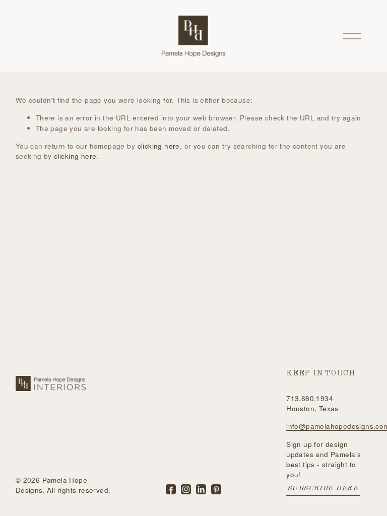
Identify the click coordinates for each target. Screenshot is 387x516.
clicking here (159, 146)
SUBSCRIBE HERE (323, 488)
